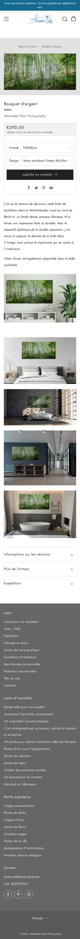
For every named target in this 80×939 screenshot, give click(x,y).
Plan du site (12, 678)
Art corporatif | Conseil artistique (26, 721)
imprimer (10, 685)
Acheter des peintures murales (25, 770)
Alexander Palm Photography (25, 115)
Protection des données (20, 671)
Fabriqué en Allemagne (20, 784)
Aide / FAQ (12, 628)
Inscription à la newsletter (21, 621)
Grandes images (15, 834)
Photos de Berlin (15, 812)
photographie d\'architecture (24, 848)
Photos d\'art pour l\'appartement (27, 748)
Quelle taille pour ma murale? (24, 707)
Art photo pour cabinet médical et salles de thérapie (40, 741)
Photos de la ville (15, 841)
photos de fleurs (15, 827)
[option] (40, 71)
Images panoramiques (19, 805)
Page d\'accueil (27, 46)
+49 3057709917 (16, 884)
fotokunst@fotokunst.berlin (22, 876)
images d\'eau (14, 819)
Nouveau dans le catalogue (22, 855)
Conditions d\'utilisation (20, 657)
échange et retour (16, 643)
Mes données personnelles (22, 664)
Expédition (11, 636)
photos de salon (15, 763)
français (37, 918)
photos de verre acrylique (21, 650)
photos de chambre (17, 756)
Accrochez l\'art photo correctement (28, 714)
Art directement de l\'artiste (23, 777)
